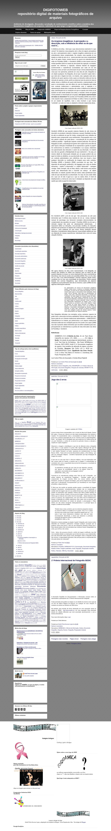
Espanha (60, 630)
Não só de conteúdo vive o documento (31, 148)
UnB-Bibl (19, 412)
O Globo (80, 429)
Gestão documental (19, 266)
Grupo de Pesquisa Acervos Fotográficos (66, 29)
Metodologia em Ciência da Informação (26, 647)
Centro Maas (35, 402)
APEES (39, 400)
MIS (36, 407)
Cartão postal (18, 301)
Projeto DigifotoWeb (19, 115)
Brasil (84, 365)
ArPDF (19, 401)
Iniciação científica (19, 371)
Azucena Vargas (40, 401)
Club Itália (40, 402)
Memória (17, 271)
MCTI (34, 407)
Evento (65, 630)
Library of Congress (25, 407)
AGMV (27, 400)
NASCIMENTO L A (19, 475)
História (17, 238)
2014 (17, 515)
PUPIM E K (17, 492)
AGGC (24, 400)
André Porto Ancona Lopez (65, 624)
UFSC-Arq (20, 411)
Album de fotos (18, 294)
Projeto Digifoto (18, 113)
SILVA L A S (17, 497)
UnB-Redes (40, 412)
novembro (20, 525)
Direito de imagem (19, 308)
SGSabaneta (43, 408)
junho (19, 535)
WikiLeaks (17, 413)
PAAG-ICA (17, 110)
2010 (17, 556)
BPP (16, 402)
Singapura (27, 426)
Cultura (81, 628)
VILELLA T (17, 507)
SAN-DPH (38, 408)
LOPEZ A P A (18, 468)
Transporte (17, 343)
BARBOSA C (62, 628)
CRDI (31, 402)
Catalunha (38, 422)
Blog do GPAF (30, 29)
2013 (17, 517)
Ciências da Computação (21, 228)
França (16, 424)
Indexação (17, 268)
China (44, 422)
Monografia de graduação (21, 373)
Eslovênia (31, 423)
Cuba (28, 423)
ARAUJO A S (18, 434)
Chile (42, 422)
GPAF (16, 108)
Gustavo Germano (19, 596)
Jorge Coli (41, 406)
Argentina (24, 422)
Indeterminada (27, 424)
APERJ (42, 400)
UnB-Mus (28, 412)
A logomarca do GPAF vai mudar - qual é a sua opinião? (28, 124)
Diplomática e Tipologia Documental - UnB (27, 642)
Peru (24, 426)
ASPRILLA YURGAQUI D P (21, 436)
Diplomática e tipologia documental (23, 233)
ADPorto (20, 400)
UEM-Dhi (31, 409)
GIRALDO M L (18, 461)
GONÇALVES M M (19, 463)
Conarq (44, 403)
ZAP (20, 413)
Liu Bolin (31, 407)
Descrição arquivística (20, 253)
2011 (17, 522)
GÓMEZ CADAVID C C (20, 465)
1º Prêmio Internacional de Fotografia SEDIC (71, 560)
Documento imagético (20, 263)
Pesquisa (17, 275)
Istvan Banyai (36, 406)
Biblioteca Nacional (25, 402)
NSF (22, 408)
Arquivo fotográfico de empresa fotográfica (32, 196)
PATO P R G (18, 485)
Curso (16, 353)
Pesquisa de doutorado (20, 376)
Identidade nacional (19, 318)
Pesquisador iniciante (88, 548)
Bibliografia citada (49, 32)
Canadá (33, 422)
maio (19, 545)
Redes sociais (18, 330)
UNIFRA (39, 411)
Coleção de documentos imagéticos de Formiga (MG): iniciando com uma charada (33, 157)
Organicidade (18, 273)
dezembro (20, 523)
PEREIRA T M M (19, 488)
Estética (17, 313)
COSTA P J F (18, 451)
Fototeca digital (18, 366)
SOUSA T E (17, 502)
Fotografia (71, 630)
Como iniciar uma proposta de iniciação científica (33, 180)
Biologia (17, 223)
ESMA (16, 404)
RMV (30, 408)
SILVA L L (17, 500)
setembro (20, 529)
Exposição (17, 363)
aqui (69, 617)
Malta (45, 424)
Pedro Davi (61, 542)
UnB (16, 412)
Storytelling (17, 280)
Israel (73, 548)
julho (19, 533)
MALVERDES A (18, 470)
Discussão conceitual (20, 356)
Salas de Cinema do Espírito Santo (25, 657)
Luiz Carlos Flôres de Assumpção (67, 362)
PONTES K (17, 490)
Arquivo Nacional (25, 401)
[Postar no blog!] (62, 370)
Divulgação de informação (21, 358)
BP (45, 401)
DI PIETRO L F (18, 458)
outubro (20, 527)
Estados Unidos (55, 548)
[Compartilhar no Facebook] (65, 370)
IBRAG (20, 406)
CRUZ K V (17, 456)
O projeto (85, 29)
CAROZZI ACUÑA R (19, 443)
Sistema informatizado (20, 333)
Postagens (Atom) (76, 643)
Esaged (22, 404)
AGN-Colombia (32, 400)
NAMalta (16, 408)
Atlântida (35, 401)
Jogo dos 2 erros (58, 380)
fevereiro (20, 551)
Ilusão (16, 321)
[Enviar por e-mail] (60, 370)
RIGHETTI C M (88, 367)
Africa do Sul (18, 422)
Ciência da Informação (72, 628)
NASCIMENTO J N (19, 473)
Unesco (44, 412)
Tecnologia (17, 335)
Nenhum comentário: (57, 363)
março (19, 549)
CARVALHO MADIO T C (20, 446)
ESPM (19, 404)
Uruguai (30, 426)
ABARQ (16, 400)
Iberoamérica (21, 424)
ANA (36, 400)
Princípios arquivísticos (20, 328)
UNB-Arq (64, 550)
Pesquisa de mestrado (77, 367)
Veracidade (70, 550)
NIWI (20, 408)
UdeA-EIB (44, 411)
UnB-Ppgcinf (34, 412)
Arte (70, 365)
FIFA (25, 404)
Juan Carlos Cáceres (28, 600)
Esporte (17, 311)
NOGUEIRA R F (18, 478)
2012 (17, 520)
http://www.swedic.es (68, 610)
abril (19, 547)
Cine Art (25, 658)
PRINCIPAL (18, 29)
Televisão (58, 550)
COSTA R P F (18, 453)
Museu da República (41, 407)
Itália (42, 424)
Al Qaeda (61, 546)
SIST (16, 409)
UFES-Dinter (41, 409)
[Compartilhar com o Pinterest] (66, 370)
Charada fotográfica (19, 351)
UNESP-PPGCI (34, 411)
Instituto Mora (30, 406)
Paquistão (78, 548)
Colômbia (17, 423)
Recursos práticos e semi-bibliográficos (24, 390)
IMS (23, 406)
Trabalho (17, 340)
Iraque (37, 424)
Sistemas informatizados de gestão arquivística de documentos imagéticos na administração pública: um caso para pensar (34, 206)
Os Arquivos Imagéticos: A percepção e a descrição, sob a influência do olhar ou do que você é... (71, 43)
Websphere (35, 426)
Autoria (16, 298)
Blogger (84, 822)
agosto (19, 531)
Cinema (17, 303)
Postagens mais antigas (88, 639)
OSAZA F (17, 483)
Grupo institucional (19, 368)
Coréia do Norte (23, 423)
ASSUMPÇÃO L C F (77, 365)
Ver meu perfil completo (28, 675)
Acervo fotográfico (64, 365)
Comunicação (79, 546)
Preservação (18, 278)
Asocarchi (31, 401)
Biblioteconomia (19, 221)
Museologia (17, 240)
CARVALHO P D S (69, 546)
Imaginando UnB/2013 (44, 29)
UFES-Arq (35, 409)
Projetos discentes (21, 32)
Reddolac (33, 408)
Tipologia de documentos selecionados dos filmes (27, 644)
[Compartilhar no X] (63, 370)
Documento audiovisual (20, 258)
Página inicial (74, 639)
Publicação (17, 388)
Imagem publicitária (66, 548)
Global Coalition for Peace (36, 404)
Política (53, 550)
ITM (25, 406)
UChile (27, 409)
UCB (18, 409)
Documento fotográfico (64, 367)
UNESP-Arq (28, 411)
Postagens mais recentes (59, 639)
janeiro (19, 553)
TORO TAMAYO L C (19, 505)
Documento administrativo (21, 256)
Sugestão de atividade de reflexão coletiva (32, 648)
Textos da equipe (35, 32)
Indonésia (33, 424)
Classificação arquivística (21, 251)
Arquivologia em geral (20, 218)
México (16, 426)
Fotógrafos (17, 316)
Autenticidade (18, 248)
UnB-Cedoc (54, 370)
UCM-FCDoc (22, 409)
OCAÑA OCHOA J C (19, 480)
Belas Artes (19, 402)
